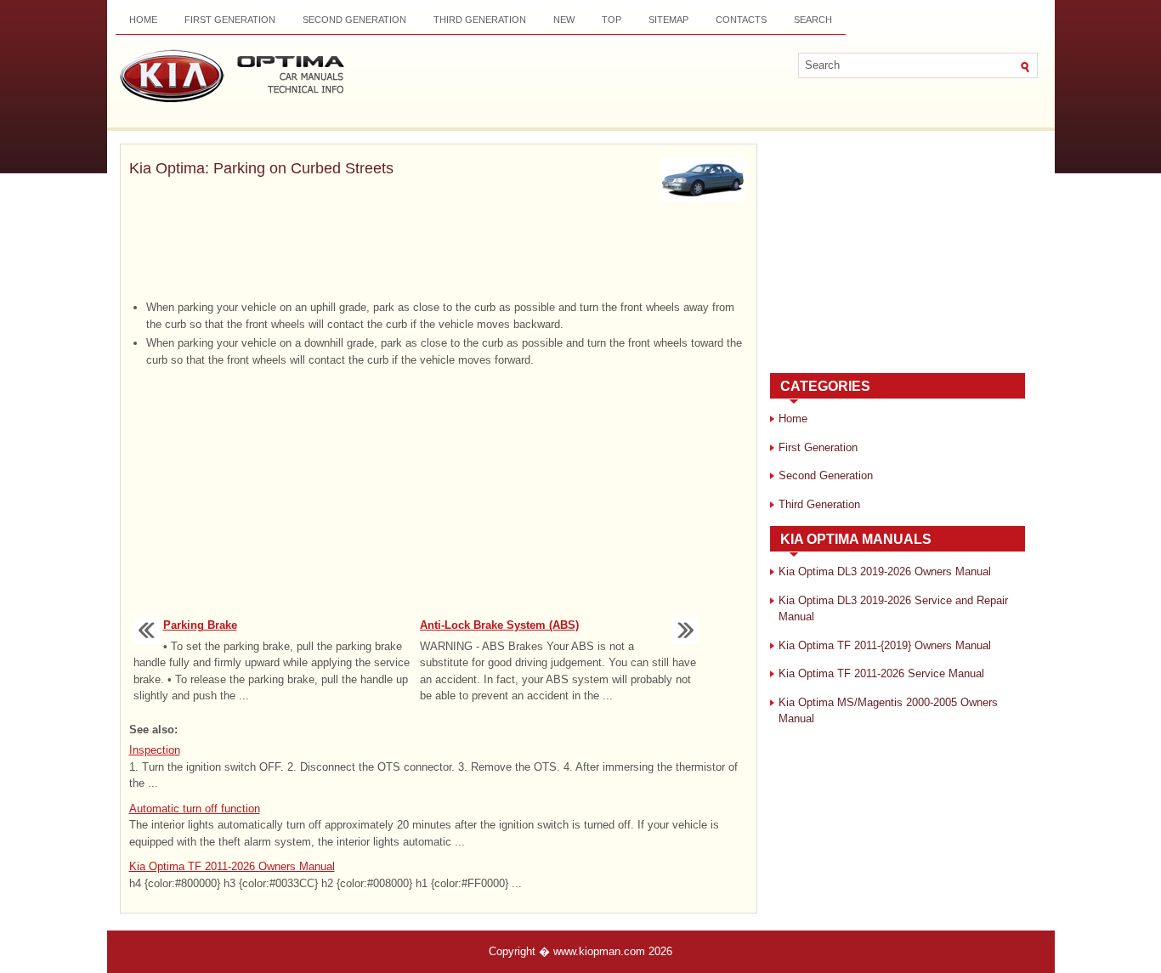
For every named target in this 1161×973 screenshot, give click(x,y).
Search (813, 19)
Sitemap (668, 19)
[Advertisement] (438, 252)
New (564, 19)
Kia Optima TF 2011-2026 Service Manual (881, 673)
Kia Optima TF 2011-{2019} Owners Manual (885, 645)
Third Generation (479, 19)
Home (143, 19)
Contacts (741, 19)
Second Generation (354, 19)
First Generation (229, 19)
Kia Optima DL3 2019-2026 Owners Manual (885, 571)
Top (611, 19)
